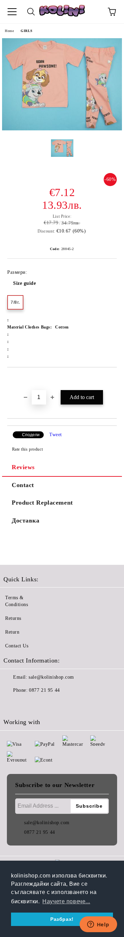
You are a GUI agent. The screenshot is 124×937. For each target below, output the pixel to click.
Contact (23, 485)
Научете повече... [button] (66, 901)
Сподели (31, 434)
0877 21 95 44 (44, 690)
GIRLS (27, 31)
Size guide (24, 283)
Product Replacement (42, 502)
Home (9, 31)
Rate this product (27, 449)
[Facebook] (12, 704)
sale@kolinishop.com (51, 677)
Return (12, 632)
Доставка (25, 520)
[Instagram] (27, 704)
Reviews (23, 467)
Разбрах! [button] (61, 919)
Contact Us (17, 645)
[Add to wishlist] (112, 379)
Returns (13, 618)
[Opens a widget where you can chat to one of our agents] (98, 925)
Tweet (55, 434)
